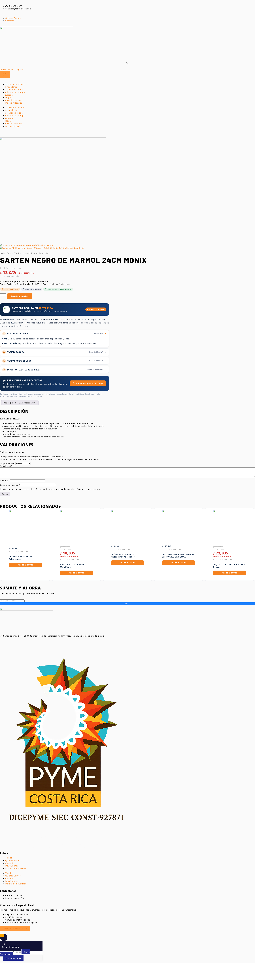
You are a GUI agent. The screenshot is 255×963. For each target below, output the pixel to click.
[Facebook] (10, 640)
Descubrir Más (13, 958)
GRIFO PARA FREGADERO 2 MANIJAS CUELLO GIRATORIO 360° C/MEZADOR (178, 555)
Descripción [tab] (9, 402)
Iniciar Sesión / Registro (12, 69)
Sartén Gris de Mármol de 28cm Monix (72, 565)
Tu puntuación (8, 463)
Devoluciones (11, 865)
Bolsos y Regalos (13, 102)
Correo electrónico (10, 484)
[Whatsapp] (3, 640)
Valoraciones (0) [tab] (28, 402)
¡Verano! (9, 94)
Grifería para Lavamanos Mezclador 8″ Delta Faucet (123, 555)
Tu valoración (7, 466)
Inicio (2, 253)
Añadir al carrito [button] (25, 565)
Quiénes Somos (13, 860)
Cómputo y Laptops (15, 92)
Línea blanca (11, 86)
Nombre (5, 480)
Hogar (8, 97)
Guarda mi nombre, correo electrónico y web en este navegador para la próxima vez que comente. (52, 489)
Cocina (10, 253)
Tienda (8, 857)
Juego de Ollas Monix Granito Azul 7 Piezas (229, 565)
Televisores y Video (15, 84)
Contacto (9, 863)
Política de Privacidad (15, 868)
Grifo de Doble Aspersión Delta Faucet (20, 557)
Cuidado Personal (14, 100)
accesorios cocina (14, 89)
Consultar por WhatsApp (89, 383)
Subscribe (127, 604)
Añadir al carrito (19, 296)
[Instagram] (17, 640)
